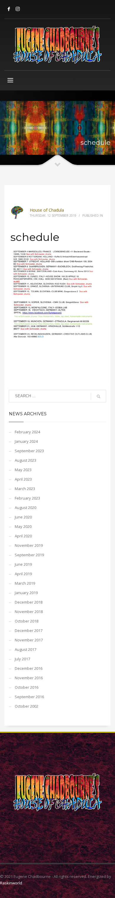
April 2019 (23, 573)
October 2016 (26, 687)
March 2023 (25, 488)
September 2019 (29, 554)
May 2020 (23, 526)
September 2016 (29, 696)
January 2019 (26, 592)
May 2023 (23, 469)
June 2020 (23, 517)
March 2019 (25, 583)
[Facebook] (8, 8)
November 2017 (29, 640)
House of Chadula (47, 210)
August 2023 (25, 460)
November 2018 (29, 611)
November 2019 (29, 545)
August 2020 (25, 507)
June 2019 (23, 564)
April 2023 (23, 479)
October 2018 (26, 621)
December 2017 (28, 630)
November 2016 (29, 677)
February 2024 (27, 432)
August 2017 (25, 649)
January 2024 (26, 441)
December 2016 (28, 668)
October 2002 (26, 706)
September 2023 (29, 450)
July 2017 (22, 659)
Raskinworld (11, 883)
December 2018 (28, 602)
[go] (98, 396)
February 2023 (27, 498)
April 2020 (23, 536)
